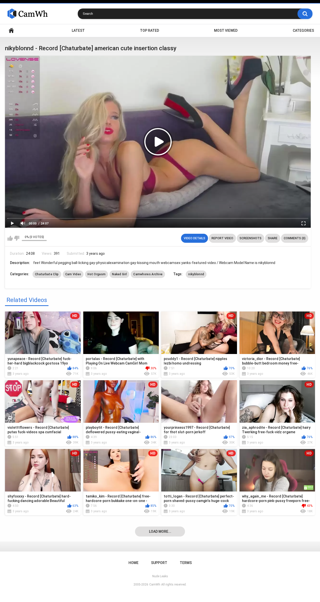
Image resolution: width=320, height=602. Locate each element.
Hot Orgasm (97, 274)
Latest (78, 30)
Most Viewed (226, 30)
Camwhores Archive (147, 274)
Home (11, 30)
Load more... (160, 532)
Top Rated (149, 30)
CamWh (154, 584)
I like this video (10, 238)
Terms (186, 563)
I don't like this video (16, 238)
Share (273, 238)
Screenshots (251, 238)
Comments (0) (295, 238)
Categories (303, 30)
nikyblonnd (196, 274)
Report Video (222, 238)
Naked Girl (119, 274)
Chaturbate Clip (47, 274)
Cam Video (73, 274)
